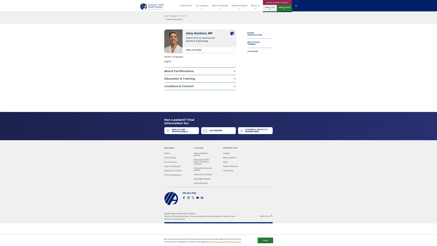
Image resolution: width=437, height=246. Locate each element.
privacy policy (218, 242)
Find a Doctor (186, 6)
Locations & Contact (179, 86)
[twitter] (193, 197)
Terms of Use (229, 216)
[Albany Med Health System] (152, 6)
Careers (226, 153)
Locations (252, 51)
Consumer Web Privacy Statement (205, 216)
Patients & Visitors (240, 6)
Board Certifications (178, 71)
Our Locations (202, 6)
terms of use (235, 242)
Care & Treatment (220, 6)
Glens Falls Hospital (203, 174)
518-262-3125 (189, 193)
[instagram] (188, 197)
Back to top (264, 216)
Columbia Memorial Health (203, 169)
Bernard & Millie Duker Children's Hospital (201, 162)
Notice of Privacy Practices (176, 216)
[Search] (296, 5)
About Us (255, 6)
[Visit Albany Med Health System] (171, 205)
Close (265, 240)
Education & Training (179, 78)
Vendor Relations (231, 166)
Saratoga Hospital (202, 179)
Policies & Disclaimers (174, 219)
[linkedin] (202, 197)
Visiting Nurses (201, 183)
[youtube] (197, 197)
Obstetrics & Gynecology (197, 41)
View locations (193, 50)
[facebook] (184, 197)
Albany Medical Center (201, 154)
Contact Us (228, 171)
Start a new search (174, 19)
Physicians (173, 16)
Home (166, 16)
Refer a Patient (230, 158)
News (225, 162)
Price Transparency (172, 175)
